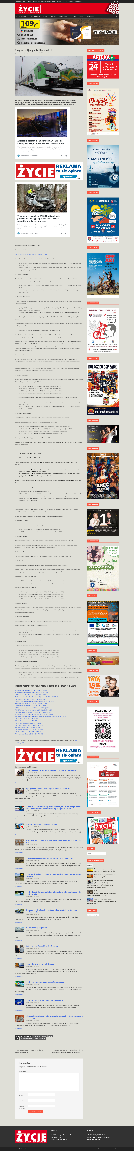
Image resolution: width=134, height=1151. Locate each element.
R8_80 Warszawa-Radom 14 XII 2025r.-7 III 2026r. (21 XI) (32, 708)
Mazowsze (90, 16)
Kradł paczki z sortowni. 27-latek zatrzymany (42, 946)
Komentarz (22, 1071)
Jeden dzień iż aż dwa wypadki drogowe (40, 964)
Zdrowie (73, 16)
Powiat (45, 53)
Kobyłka (29, 1)
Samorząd (63, 16)
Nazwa (21, 1095)
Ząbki (23, 1)
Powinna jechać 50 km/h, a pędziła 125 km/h (41, 824)
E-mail (21, 1101)
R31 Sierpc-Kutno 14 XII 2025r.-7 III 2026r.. (28, 723)
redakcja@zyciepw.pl (62, 1139)
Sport (45, 16)
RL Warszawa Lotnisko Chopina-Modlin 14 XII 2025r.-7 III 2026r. (34, 714)
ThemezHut (28, 1149)
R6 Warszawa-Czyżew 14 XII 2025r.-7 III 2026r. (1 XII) (31, 254)
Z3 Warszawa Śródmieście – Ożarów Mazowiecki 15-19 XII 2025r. (34, 701)
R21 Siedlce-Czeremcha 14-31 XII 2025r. (27, 719)
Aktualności (35, 16)
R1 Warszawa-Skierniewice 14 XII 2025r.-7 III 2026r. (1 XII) (32, 690)
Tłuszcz (65, 1)
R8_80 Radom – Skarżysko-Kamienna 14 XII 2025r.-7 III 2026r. (33, 710)
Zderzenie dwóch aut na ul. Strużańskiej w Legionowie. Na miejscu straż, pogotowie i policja (52, 911)
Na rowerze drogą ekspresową (36, 928)
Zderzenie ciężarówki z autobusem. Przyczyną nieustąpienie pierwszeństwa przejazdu (53, 875)
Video (81, 16)
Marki (34, 1)
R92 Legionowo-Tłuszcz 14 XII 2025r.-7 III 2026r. (29, 734)
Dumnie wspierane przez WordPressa (108, 1149)
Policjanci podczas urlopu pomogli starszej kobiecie (44, 1000)
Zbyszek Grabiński (31, 53)
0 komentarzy (19, 783)
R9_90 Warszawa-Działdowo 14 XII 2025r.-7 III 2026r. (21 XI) (33, 712)
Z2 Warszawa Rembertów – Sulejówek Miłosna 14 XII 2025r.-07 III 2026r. (37, 697)
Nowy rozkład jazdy (39, 1038)
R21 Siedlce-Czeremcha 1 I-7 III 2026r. (26, 721)
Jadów (53, 1)
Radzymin (40, 1)
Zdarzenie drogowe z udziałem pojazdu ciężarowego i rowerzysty (49, 858)
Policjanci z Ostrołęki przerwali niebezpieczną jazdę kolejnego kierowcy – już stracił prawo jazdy (53, 893)
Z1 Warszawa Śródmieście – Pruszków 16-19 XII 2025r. (31, 692)
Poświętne (78, 1)
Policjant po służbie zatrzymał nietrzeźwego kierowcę (45, 982)
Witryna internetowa (23, 1108)
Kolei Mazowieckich (26, 1038)
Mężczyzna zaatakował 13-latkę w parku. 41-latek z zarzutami (48, 788)
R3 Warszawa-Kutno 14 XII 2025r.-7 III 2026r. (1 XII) (30, 699)
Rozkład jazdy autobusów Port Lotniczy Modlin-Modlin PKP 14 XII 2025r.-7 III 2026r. (40, 716)
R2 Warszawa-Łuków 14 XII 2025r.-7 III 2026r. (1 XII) (30, 695)
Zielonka (71, 1)
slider (49, 53)
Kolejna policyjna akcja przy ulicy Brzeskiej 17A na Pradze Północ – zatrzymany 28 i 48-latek (54, 1017)
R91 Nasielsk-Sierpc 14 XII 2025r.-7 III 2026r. (28, 732)
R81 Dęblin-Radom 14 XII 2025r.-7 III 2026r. (28, 727)
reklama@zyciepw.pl (94, 1139)
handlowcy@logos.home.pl (101, 1137)
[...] (27, 780)
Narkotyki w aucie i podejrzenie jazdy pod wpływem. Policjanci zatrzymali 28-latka (53, 841)
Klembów (59, 1)
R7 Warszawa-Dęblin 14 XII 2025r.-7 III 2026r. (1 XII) (30, 706)
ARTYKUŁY (89, 865)
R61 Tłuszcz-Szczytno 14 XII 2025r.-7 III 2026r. (29, 725)
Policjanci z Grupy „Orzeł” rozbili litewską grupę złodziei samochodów (51, 770)
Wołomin (18, 1)
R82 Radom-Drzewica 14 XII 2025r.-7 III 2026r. (29, 729)
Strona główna (22, 16)
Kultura (53, 16)
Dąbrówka (47, 1)
